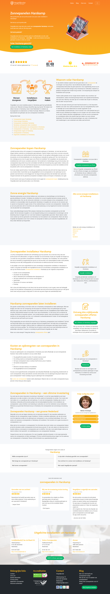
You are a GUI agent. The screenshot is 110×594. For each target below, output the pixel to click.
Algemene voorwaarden (17, 581)
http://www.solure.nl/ (48, 551)
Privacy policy (14, 579)
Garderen (75, 237)
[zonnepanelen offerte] (85, 307)
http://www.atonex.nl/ (79, 551)
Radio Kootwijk (77, 229)
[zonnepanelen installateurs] (85, 262)
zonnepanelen (92, 83)
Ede (74, 235)
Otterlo (75, 233)
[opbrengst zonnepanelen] (85, 354)
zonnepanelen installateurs (33, 269)
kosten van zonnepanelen (19, 379)
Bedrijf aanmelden (15, 577)
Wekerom (75, 231)
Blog (77, 3)
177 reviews (33, 65)
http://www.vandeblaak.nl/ (19, 551)
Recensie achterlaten (16, 583)
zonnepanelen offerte (41, 332)
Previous (8, 502)
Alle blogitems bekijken (89, 587)
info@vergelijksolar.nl (62, 583)
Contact (90, 3)
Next (102, 502)
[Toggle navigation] (97, 3)
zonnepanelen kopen (51, 179)
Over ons (83, 3)
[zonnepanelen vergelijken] (85, 154)
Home (72, 3)
